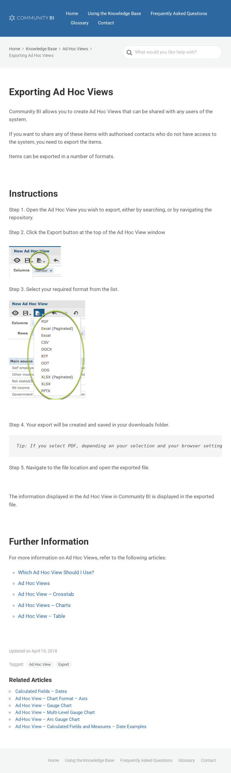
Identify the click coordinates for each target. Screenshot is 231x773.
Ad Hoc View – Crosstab (46, 594)
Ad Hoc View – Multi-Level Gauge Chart (55, 712)
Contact (106, 23)
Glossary (79, 23)
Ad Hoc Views (34, 583)
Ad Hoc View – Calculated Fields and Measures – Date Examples (80, 726)
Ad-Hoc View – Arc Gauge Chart (47, 719)
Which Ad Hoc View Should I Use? (56, 572)
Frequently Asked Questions (179, 13)
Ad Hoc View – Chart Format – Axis (51, 698)
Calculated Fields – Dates (41, 691)
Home (72, 13)
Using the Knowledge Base (114, 13)
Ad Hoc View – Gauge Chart (43, 705)
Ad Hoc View (40, 664)
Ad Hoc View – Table (41, 616)
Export (63, 664)
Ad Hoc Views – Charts (44, 605)
